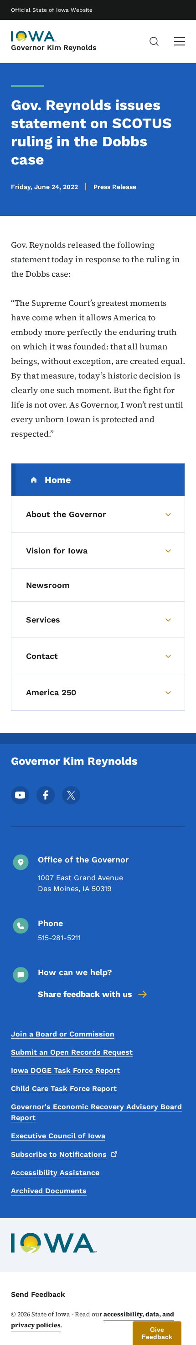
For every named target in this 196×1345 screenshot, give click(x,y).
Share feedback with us (85, 994)
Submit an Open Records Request (72, 1052)
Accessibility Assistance (55, 1172)
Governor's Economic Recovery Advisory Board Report (96, 1112)
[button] (157, 1333)
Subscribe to (59, 1154)
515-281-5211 (59, 937)
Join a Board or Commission (62, 1034)
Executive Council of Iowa (58, 1135)
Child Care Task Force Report (64, 1088)
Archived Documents (49, 1190)
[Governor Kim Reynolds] (34, 36)
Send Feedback (38, 1294)
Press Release (114, 186)
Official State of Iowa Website (52, 10)
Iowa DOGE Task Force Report (65, 1070)
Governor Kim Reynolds (54, 47)
